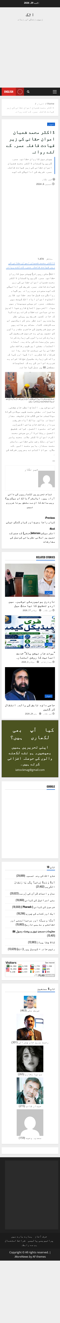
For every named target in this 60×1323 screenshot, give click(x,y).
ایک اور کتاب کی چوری (40, 913)
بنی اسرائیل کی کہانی (40, 900)
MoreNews (21, 1256)
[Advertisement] (30, 54)
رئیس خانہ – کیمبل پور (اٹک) (36, 949)
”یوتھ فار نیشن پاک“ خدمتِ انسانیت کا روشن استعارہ (35, 655)
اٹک (30, 14)
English (8, 92)
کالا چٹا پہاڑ (46, 942)
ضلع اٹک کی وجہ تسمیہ (40, 876)
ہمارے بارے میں (21, 1236)
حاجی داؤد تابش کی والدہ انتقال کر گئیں (30, 707)
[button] (54, 91)
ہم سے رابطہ (29, 1245)
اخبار (51, 124)
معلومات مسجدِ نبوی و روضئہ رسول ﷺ (33, 931)
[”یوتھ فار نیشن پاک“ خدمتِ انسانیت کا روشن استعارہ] (30, 632)
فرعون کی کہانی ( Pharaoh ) (38, 907)
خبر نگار (47, 179)
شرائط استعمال (15, 1240)
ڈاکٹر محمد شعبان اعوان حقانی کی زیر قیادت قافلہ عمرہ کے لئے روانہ (30, 265)
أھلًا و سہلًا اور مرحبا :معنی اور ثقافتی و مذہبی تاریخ (32, 922)
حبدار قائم (46, 662)
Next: (32, 535)
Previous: (30, 520)
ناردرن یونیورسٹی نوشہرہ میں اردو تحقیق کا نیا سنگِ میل (31, 603)
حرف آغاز (41, 1236)
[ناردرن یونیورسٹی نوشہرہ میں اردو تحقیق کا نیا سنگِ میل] (30, 580)
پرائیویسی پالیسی (41, 1240)
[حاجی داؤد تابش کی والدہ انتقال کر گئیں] (30, 683)
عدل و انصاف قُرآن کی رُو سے (37, 893)
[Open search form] (28, 91)
